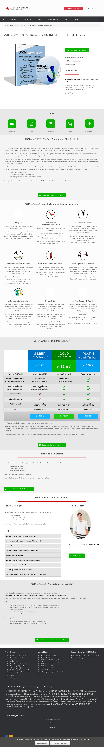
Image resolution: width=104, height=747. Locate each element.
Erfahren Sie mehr (60, 743)
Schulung (71, 699)
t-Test (84, 701)
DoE (71, 691)
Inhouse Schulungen (11, 678)
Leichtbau (64, 697)
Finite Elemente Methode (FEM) (67, 693)
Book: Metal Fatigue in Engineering (48, 670)
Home (6, 25)
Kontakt (76, 19)
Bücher (40, 19)
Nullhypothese (11, 699)
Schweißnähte (82, 699)
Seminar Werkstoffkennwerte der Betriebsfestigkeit (14, 659)
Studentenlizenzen (33, 100)
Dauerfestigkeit (60, 691)
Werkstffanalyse (42, 704)
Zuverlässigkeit (25, 706)
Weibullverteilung (33, 704)
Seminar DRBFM (10, 676)
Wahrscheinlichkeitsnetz (23, 704)
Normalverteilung (85, 697)
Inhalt (14, 100)
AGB (52, 724)
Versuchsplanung (11, 704)
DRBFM (76, 691)
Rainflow (39, 699)
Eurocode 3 (20, 694)
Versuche (91, 701)
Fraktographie (26, 697)
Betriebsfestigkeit (17, 690)
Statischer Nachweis (44, 701)
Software (20, 701)
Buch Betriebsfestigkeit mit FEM (47, 656)
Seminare (14, 19)
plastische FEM (23, 699)
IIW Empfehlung (37, 697)
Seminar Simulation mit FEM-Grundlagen (17, 664)
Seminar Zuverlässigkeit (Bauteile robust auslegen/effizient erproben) (16, 667)
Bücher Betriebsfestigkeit (40, 690)
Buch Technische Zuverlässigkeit (47, 668)
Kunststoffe (57, 696)
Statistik (57, 701)
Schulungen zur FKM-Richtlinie (83, 263)
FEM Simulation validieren (36, 693)
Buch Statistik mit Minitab (45, 666)
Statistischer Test (68, 701)
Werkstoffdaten (55, 703)
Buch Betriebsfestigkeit (45, 658)
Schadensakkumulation (54, 698)
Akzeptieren (42, 743)
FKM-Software (27, 19)
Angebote (19, 100)
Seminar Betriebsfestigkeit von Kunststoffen (17, 670)
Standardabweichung (30, 701)
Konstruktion (48, 696)
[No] (101, 742)
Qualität (32, 699)
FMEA (19, 696)
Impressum (52, 722)
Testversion (7, 100)
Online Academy (53, 19)
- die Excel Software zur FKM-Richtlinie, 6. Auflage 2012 (85, 657)
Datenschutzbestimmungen (52, 720)
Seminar (92, 698)
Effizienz (83, 690)
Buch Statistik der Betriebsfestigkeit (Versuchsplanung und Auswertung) (48, 661)
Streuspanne (78, 701)
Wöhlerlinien (69, 703)
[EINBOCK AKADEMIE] (18, 8)
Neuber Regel (77, 697)
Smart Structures (10, 702)
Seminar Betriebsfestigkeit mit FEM (15, 656)
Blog (66, 19)
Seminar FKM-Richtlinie (11, 662)
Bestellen (40, 416)
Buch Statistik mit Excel (45, 664)
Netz (70, 696)
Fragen (25, 100)
